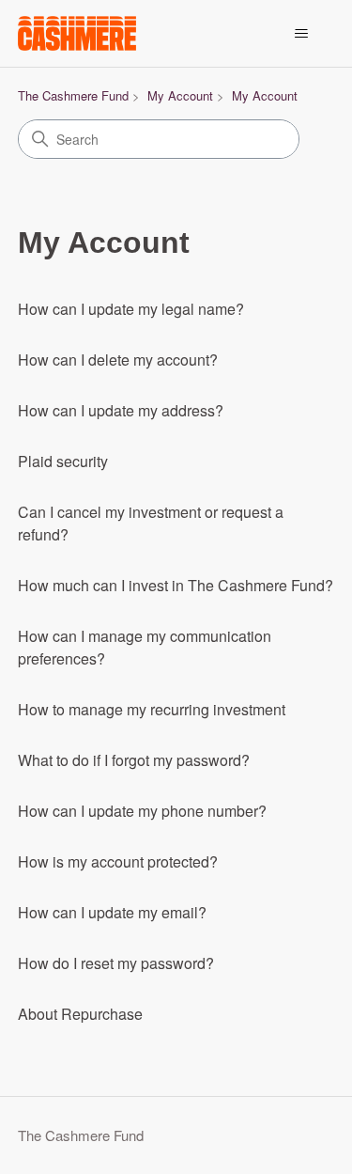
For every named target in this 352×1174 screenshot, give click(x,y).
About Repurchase (80, 1014)
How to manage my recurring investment (151, 709)
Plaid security (63, 461)
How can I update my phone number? (142, 811)
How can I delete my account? (118, 359)
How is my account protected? (118, 861)
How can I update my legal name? (131, 309)
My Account (180, 95)
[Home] (77, 33)
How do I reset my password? (116, 963)
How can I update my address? (120, 410)
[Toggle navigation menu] (301, 34)
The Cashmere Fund (73, 95)
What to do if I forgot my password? (134, 760)
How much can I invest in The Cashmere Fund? (175, 585)
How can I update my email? (112, 912)
